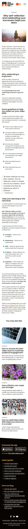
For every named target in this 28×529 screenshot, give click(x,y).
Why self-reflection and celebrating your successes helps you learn (14, 496)
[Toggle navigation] (24, 4)
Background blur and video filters (14, 473)
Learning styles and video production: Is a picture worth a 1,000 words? (13, 506)
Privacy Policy (6, 520)
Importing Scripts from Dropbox (14, 468)
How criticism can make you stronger (13, 386)
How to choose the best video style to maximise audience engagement (12, 350)
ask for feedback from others (14, 305)
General (14, 12)
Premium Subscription (11, 463)
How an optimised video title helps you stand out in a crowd (13, 422)
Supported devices (10, 476)
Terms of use (22, 520)
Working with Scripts (10, 466)
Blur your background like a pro (13, 491)
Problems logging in (10, 478)
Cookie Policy (14, 520)
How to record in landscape (12, 471)
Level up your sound (10, 489)
